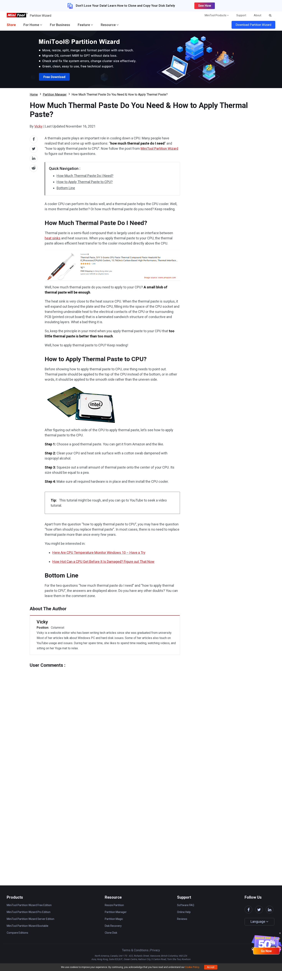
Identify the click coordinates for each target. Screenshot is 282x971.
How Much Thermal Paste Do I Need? (85, 176)
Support (241, 15)
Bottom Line (66, 188)
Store (11, 25)
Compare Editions (17, 932)
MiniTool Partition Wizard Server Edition (30, 918)
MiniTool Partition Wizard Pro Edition (28, 912)
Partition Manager (55, 94)
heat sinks (52, 238)
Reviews (182, 918)
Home (34, 94)
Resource (108, 25)
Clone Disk (111, 932)
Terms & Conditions (135, 950)
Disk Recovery (113, 925)
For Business (60, 25)
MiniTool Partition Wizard (159, 148)
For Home (31, 25)
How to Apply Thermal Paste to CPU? (85, 182)
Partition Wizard (40, 15)
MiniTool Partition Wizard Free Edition (29, 905)
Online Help (184, 912)
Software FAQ (185, 905)
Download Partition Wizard (253, 25)
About (257, 15)
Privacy (155, 950)
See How (204, 5)
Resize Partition (114, 905)
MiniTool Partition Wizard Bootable (27, 925)
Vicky (38, 126)
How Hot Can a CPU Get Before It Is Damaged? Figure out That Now (103, 562)
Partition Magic (114, 918)
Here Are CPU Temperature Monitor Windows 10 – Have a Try (98, 553)
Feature (84, 25)
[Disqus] (105, 716)
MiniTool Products (216, 15)
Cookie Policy (192, 967)
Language (258, 921)
